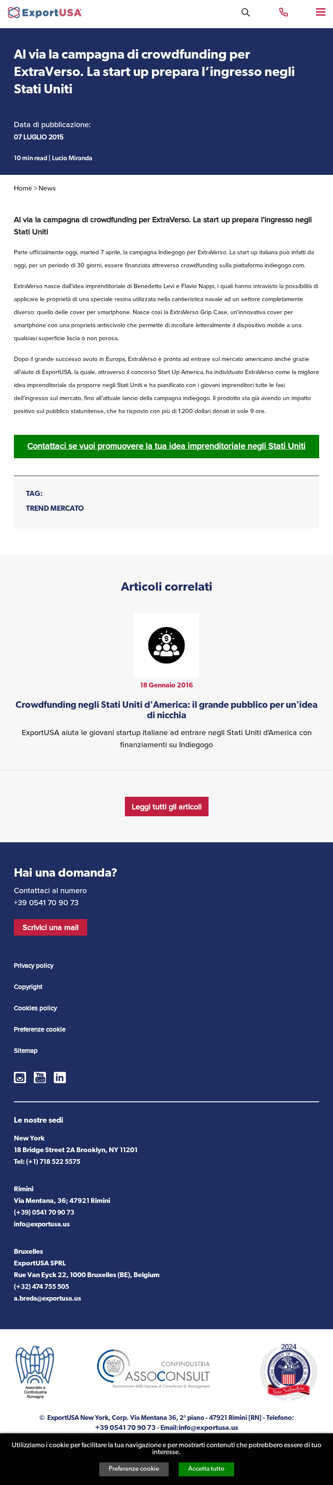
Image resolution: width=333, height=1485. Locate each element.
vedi (166, 682)
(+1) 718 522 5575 (53, 1162)
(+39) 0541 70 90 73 (44, 1213)
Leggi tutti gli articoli (167, 806)
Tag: (34, 494)
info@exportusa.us (42, 1225)
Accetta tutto (206, 1469)
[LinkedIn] (60, 1077)
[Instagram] (20, 1077)
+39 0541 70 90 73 (283, 11)
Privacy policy (33, 965)
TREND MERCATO (55, 509)
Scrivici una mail (50, 927)
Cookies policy (35, 1008)
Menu (321, 11)
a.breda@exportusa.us (47, 1299)
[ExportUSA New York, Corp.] (45, 14)
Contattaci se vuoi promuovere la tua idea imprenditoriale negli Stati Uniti (166, 446)
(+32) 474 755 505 (41, 1287)
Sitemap (26, 1050)
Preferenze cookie (134, 1469)
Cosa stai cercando (245, 12)
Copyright (28, 987)
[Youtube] (40, 1077)
